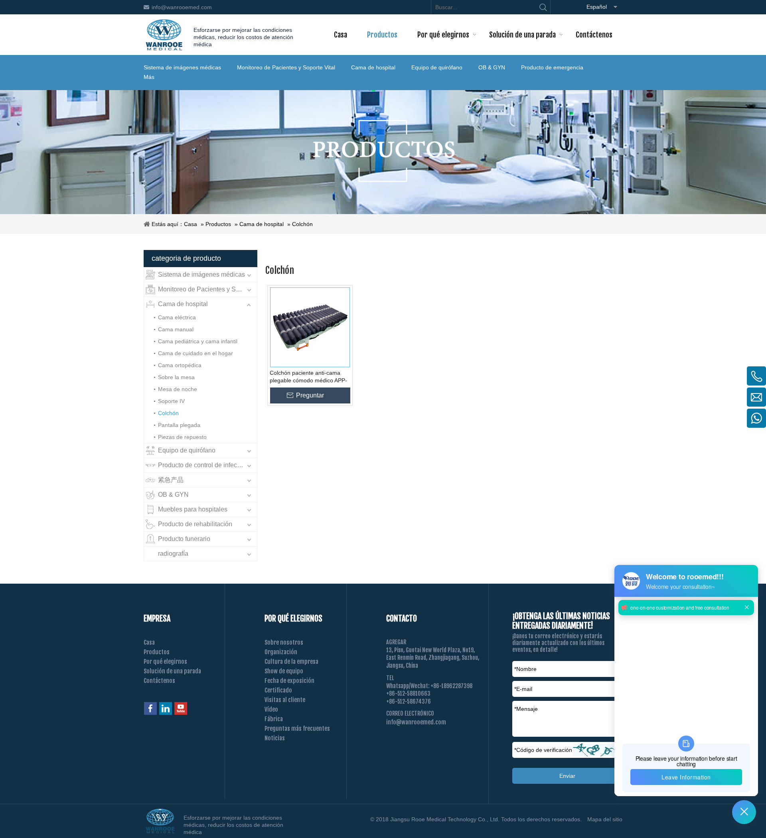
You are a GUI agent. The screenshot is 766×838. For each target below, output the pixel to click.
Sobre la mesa (176, 377)
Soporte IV (171, 401)
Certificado (278, 690)
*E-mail (523, 689)
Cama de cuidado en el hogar (195, 353)
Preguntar (310, 395)
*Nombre (525, 669)
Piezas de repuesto (182, 437)
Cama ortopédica (179, 365)
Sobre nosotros (284, 642)
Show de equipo (284, 671)
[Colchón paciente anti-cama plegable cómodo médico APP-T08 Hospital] (310, 327)
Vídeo (271, 709)
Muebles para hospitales (192, 509)
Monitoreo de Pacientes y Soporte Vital (286, 67)
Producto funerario (184, 538)
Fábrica (274, 719)
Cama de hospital (373, 67)
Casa (190, 224)
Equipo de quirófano (436, 67)
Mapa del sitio (604, 819)
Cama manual (175, 329)
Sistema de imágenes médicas (182, 67)
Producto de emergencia (552, 67)
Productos (218, 224)
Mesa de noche (177, 389)
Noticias (275, 738)
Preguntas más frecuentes (297, 728)
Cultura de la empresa (291, 661)
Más (149, 77)
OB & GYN (491, 67)
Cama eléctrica (177, 317)
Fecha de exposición (289, 681)
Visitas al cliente (285, 700)
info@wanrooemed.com (182, 7)
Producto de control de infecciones (207, 465)
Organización (281, 652)
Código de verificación (543, 750)
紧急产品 (171, 479)
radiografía (173, 553)
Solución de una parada (172, 671)
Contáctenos (159, 681)
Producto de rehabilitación (195, 524)
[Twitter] (180, 708)
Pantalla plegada (179, 425)
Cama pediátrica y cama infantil (197, 341)
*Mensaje (526, 709)
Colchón (302, 224)
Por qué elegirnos (165, 661)
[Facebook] (150, 708)
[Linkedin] (165, 708)
